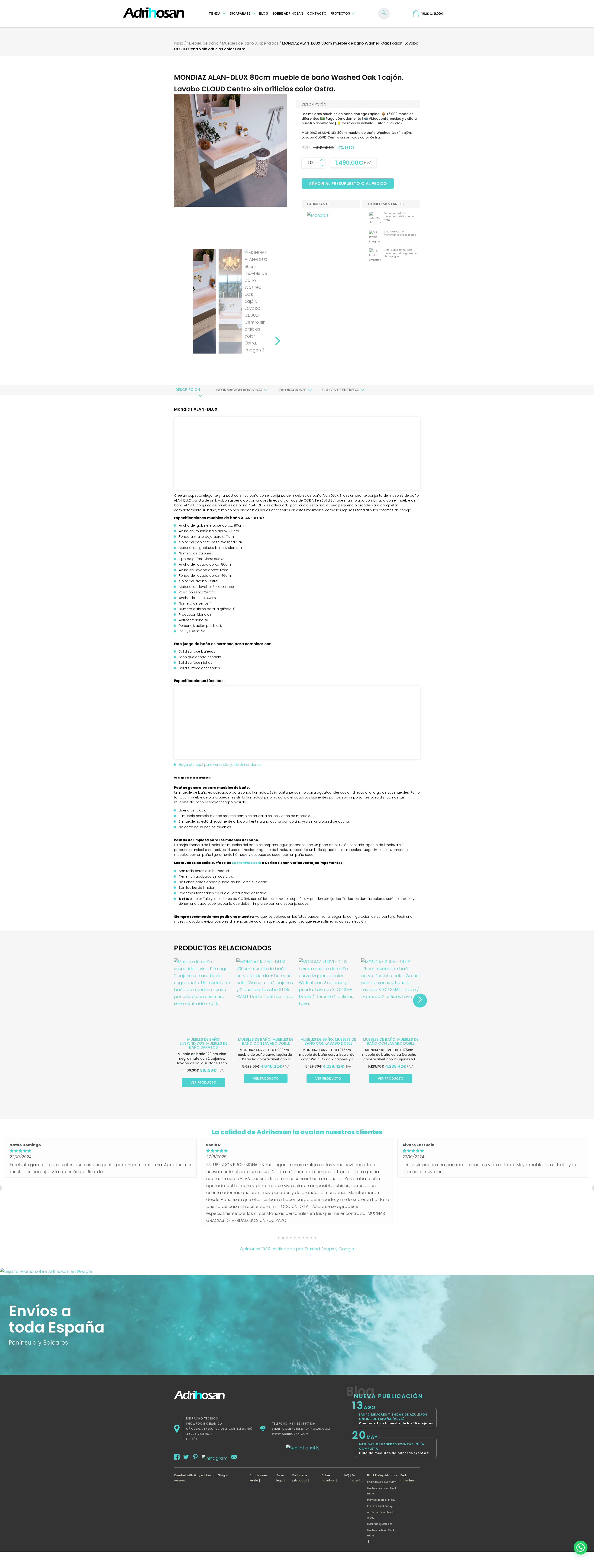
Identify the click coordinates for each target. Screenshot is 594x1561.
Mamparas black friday (381, 1499)
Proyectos (340, 13)
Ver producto (203, 1082)
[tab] (187, 389)
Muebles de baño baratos (208, 1045)
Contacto (316, 13)
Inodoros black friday (379, 1506)
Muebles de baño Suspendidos (250, 43)
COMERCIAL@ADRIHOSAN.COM (306, 1429)
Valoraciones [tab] (292, 390)
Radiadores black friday (381, 1482)
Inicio (178, 43)
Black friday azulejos (379, 1524)
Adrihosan (208, 1475)
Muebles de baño (203, 43)
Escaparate (239, 13)
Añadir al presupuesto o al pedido (348, 183)
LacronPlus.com (246, 862)
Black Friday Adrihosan (383, 1475)
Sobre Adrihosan (287, 13)
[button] (581, 1548)
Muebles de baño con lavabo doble (268, 1041)
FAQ (346, 1475)
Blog (263, 13)
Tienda (214, 13)
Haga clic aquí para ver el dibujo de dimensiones (220, 764)
